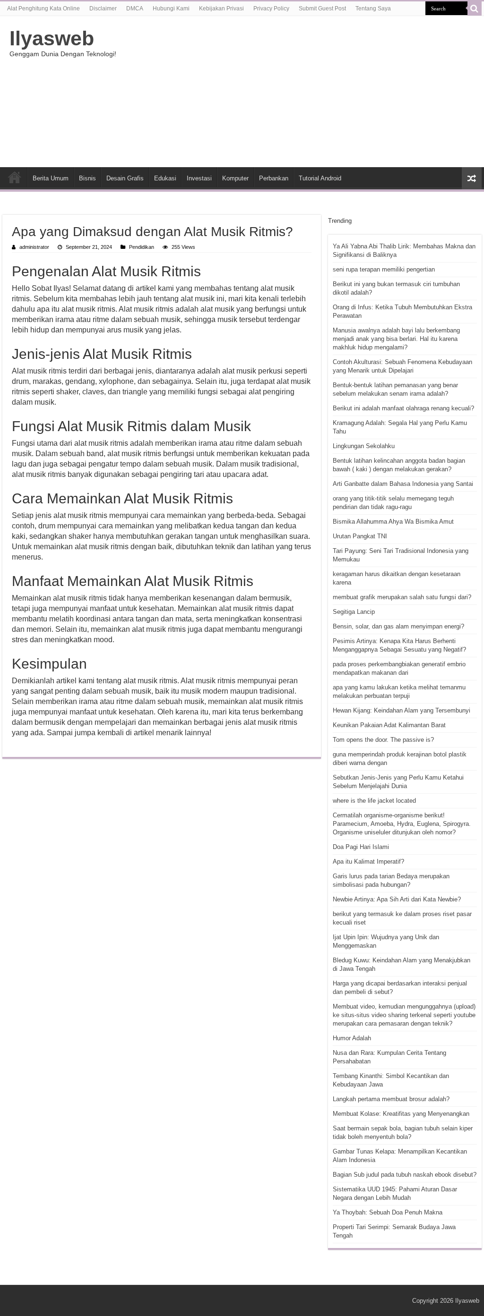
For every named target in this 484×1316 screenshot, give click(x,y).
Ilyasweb (51, 38)
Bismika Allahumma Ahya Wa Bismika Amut (393, 521)
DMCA (134, 8)
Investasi (199, 178)
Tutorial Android (320, 178)
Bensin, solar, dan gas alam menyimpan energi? (398, 626)
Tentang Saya (373, 8)
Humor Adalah (352, 1038)
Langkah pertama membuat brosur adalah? (391, 1099)
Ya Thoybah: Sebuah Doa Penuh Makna (387, 1212)
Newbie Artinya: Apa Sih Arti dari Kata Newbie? (397, 899)
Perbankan (273, 178)
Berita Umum (51, 178)
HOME (14, 177)
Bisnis (87, 178)
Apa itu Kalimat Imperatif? (368, 861)
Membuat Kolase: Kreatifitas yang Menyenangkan (401, 1113)
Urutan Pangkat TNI (360, 536)
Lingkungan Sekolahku (364, 446)
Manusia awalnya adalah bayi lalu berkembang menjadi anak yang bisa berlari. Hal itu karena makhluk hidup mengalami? (396, 339)
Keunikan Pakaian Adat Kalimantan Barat (389, 725)
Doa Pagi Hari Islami (361, 846)
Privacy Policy (271, 8)
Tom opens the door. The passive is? (383, 739)
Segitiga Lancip (354, 611)
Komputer (235, 178)
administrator (34, 247)
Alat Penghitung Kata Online (43, 8)
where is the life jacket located (374, 800)
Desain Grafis (125, 178)
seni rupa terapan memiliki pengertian (384, 269)
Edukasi (165, 178)
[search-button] (474, 8)
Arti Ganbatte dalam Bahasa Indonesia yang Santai (403, 483)
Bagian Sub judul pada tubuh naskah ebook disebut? (404, 1174)
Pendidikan (141, 247)
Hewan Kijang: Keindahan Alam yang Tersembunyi (401, 710)
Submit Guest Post (322, 8)
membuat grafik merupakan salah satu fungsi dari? (402, 597)
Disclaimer (103, 8)
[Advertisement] (302, 91)
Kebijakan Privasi (221, 8)
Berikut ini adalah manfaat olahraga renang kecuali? (403, 408)
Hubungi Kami (171, 8)
